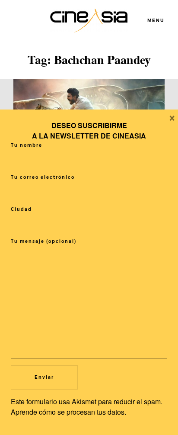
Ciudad (21, 209)
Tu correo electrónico (43, 177)
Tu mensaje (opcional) (43, 241)
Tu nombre (26, 145)
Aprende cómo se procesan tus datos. (68, 412)
